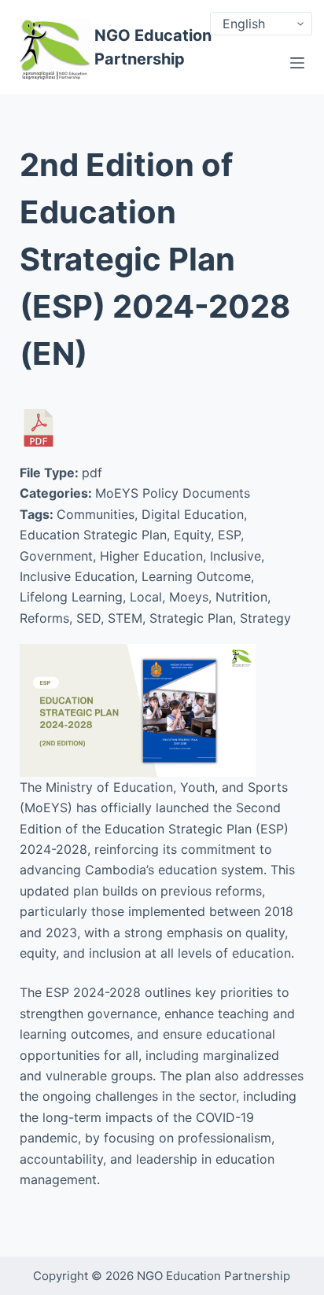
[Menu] (297, 63)
